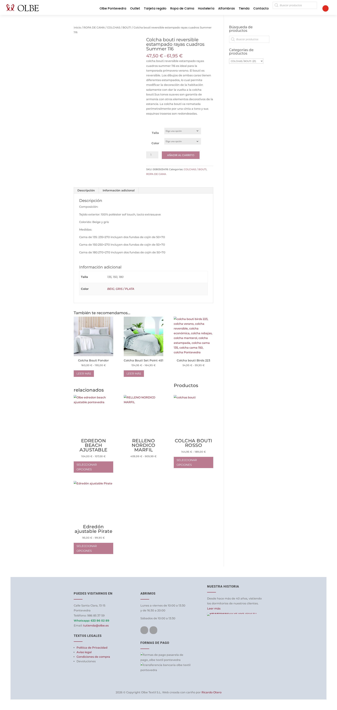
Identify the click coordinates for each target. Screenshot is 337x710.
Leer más (84, 373)
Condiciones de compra (93, 656)
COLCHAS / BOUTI (119, 27)
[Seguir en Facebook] (144, 630)
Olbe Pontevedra (113, 8)
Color (155, 143)
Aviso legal (84, 652)
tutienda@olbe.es (96, 625)
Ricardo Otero (211, 692)
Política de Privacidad (92, 647)
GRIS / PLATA (125, 289)
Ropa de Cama (182, 8)
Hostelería (206, 8)
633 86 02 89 (100, 620)
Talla (155, 133)
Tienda (244, 8)
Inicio (77, 27)
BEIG (110, 289)
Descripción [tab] (86, 190)
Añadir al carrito (180, 155)
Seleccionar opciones (210, 319)
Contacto (261, 8)
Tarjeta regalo (155, 8)
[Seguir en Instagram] (153, 630)
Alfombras (226, 8)
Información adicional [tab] (119, 190)
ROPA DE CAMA (94, 27)
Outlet (135, 8)
